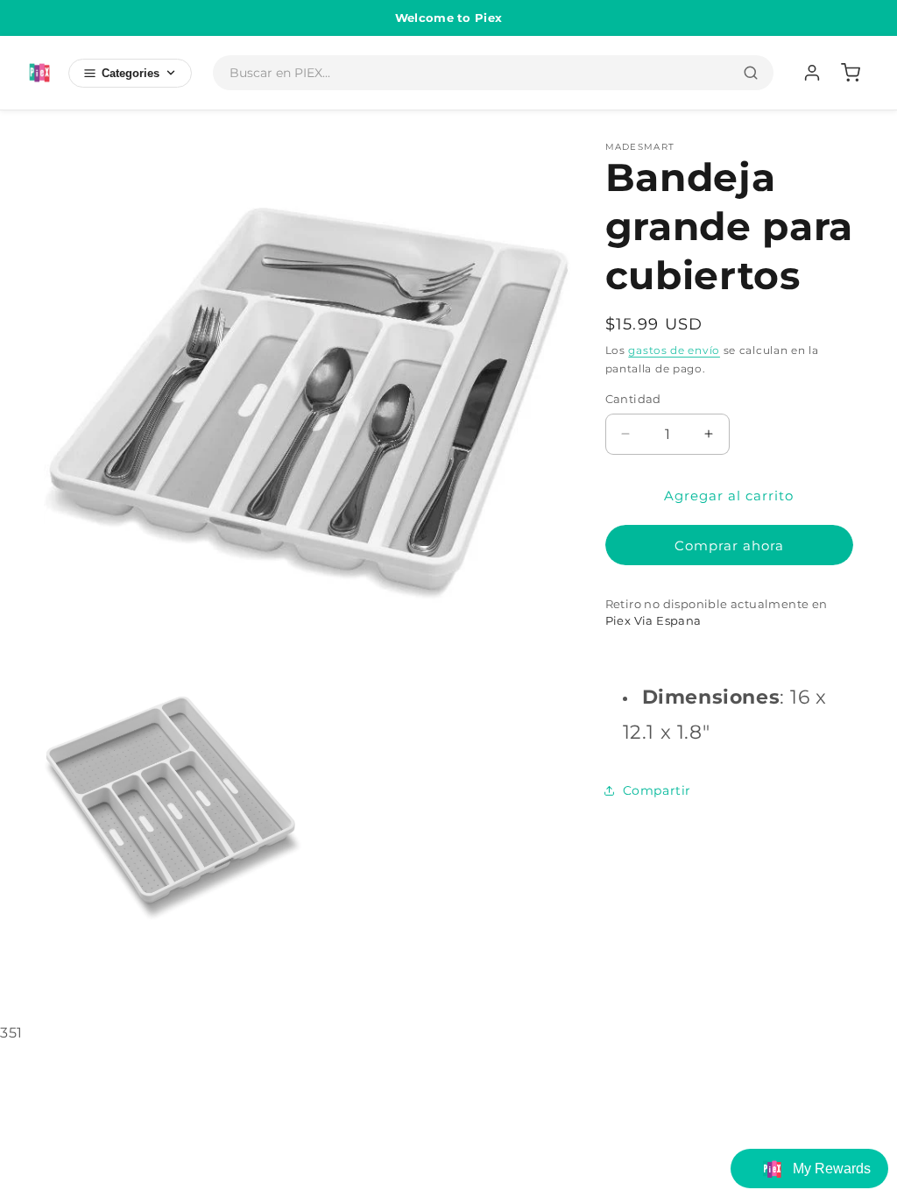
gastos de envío (674, 350)
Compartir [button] (657, 790)
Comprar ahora (729, 545)
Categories (130, 73)
